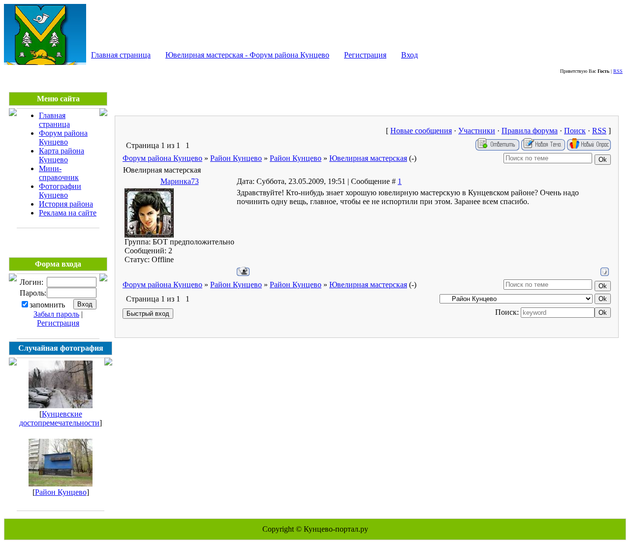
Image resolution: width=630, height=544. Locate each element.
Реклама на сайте (67, 213)
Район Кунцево (61, 492)
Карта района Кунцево (61, 155)
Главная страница (121, 55)
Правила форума (530, 130)
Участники (476, 130)
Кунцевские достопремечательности (59, 418)
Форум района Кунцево (63, 137)
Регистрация (365, 55)
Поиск (575, 130)
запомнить (47, 305)
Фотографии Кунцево (60, 190)
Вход (409, 55)
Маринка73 (179, 181)
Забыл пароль (56, 314)
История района (66, 204)
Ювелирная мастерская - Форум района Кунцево (247, 55)
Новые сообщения (421, 130)
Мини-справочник (59, 172)
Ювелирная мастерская (368, 158)
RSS (618, 71)
